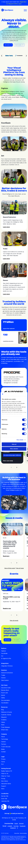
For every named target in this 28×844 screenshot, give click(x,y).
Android (21, 823)
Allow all (14, 444)
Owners (5, 280)
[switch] (24, 424)
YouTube (16, 826)
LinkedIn (9, 826)
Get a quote (16, 639)
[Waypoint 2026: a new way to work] (12, 585)
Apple (16, 823)
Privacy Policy (16, 833)
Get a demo (7, 44)
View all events (14, 620)
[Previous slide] (11, 467)
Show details (20, 439)
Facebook (22, 826)
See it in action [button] (18, 44)
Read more (6, 556)
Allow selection (14, 448)
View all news (20, 568)
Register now (7, 608)
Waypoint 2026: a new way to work (11, 598)
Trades (5, 249)
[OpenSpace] (7, 10)
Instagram (13, 828)
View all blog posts (9, 568)
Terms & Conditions (23, 833)
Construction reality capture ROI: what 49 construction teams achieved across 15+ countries (10, 544)
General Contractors (9, 217)
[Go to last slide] (1, 55)
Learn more (6, 227)
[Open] (25, 10)
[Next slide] (26, 55)
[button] (14, 502)
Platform (3, 648)
